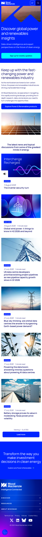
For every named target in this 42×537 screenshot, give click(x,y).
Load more (21, 434)
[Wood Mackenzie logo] (8, 3)
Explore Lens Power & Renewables (19, 468)
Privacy (17, 516)
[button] (32, 3)
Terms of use (8, 516)
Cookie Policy (32, 516)
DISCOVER (5, 498)
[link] (21, 487)
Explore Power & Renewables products (21, 106)
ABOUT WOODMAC (9, 509)
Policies (24, 516)
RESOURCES (6, 503)
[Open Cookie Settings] (5, 532)
